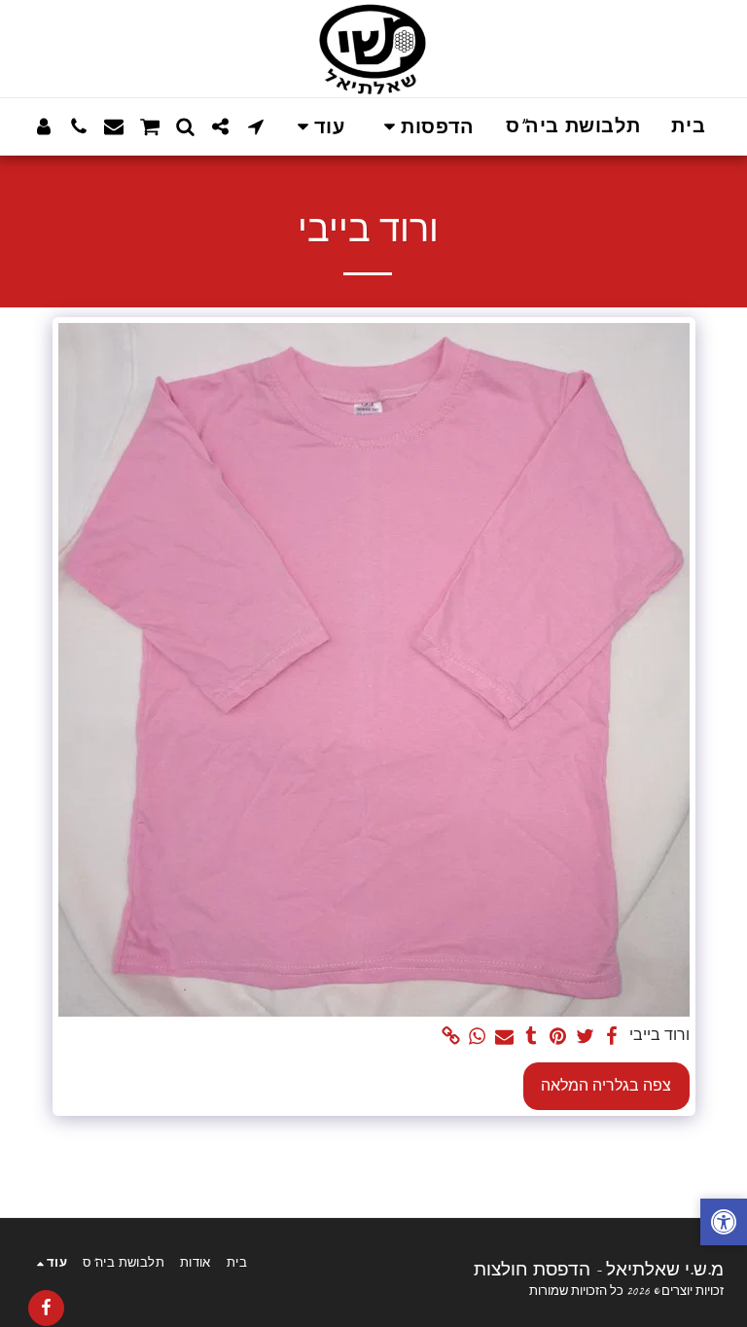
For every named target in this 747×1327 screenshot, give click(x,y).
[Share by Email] (505, 1037)
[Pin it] (558, 1037)
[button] (424, 127)
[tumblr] (531, 1037)
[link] (451, 1037)
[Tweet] (584, 1037)
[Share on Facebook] (612, 1037)
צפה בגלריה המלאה (606, 1085)
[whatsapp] (477, 1037)
